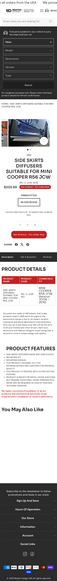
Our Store (28, 518)
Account (27, 535)
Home (5, 103)
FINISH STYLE (29, 195)
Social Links (27, 544)
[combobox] (28, 21)
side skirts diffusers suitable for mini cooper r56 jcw (27, 105)
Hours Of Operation (27, 509)
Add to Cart (24, 468)
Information (27, 526)
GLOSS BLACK (29, 202)
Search (28, 85)
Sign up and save (28, 500)
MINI (29, 155)
